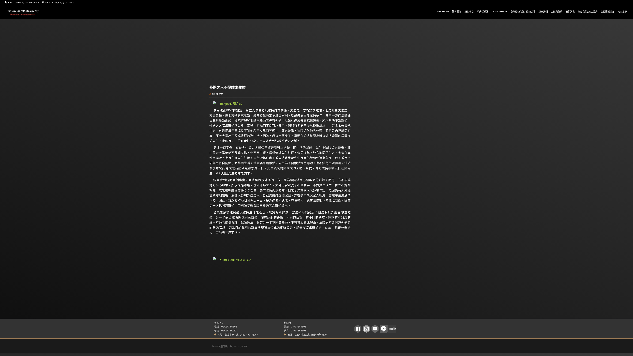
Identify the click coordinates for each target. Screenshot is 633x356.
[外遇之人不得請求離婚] (244, 61)
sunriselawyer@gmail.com (59, 2)
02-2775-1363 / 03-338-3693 (23, 2)
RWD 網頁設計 (222, 346)
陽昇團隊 (456, 11)
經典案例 (543, 11)
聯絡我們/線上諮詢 (588, 11)
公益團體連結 (608, 11)
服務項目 (469, 11)
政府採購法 (482, 11)
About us (443, 11)
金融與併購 (556, 11)
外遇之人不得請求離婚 (227, 87)
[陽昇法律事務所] (23, 12)
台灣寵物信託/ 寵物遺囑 (523, 11)
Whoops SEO (241, 346)
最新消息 (570, 11)
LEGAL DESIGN (499, 11)
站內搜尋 (622, 11)
